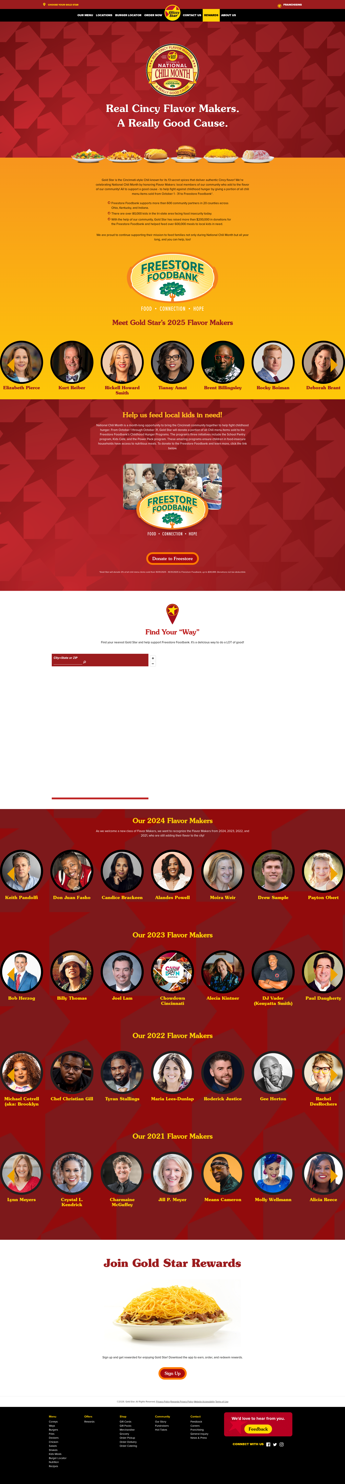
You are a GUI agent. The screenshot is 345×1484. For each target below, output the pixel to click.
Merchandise (127, 1430)
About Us (228, 15)
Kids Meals (55, 1454)
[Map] (220, 726)
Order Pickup (127, 1438)
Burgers (53, 1430)
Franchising (197, 1430)
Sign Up (173, 1374)
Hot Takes (161, 1430)
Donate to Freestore (172, 559)
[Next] (338, 365)
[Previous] (7, 365)
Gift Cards (125, 1421)
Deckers (54, 1438)
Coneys (53, 1421)
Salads (53, 1446)
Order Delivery (128, 1442)
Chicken (53, 1442)
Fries (51, 1434)
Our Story (160, 1421)
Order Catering (128, 1446)
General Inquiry (199, 1434)
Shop (123, 1416)
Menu (52, 1416)
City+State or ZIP (65, 658)
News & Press (198, 1438)
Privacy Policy (163, 1401)
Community (162, 1416)
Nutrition (54, 1462)
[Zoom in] (153, 658)
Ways (52, 1426)
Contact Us (192, 15)
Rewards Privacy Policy (181, 1401)
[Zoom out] (153, 663)
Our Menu (85, 15)
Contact (195, 1416)
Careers (195, 1426)
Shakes (53, 1450)
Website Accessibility (204, 1401)
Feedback (196, 1421)
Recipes (53, 1466)
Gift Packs (125, 1426)
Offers (88, 1416)
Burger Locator (128, 15)
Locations (104, 15)
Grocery (124, 1434)
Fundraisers (162, 1426)
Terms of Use (221, 1401)
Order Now (153, 15)
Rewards (211, 15)
